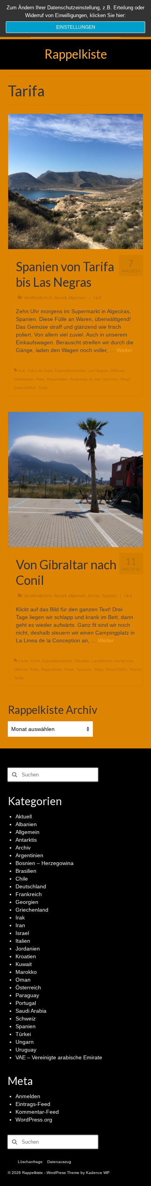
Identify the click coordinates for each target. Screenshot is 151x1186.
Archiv (94, 595)
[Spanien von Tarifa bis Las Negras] (75, 181)
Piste (40, 379)
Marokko (26, 972)
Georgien (26, 902)
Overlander (23, 379)
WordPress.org (33, 1119)
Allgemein (77, 297)
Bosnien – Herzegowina (44, 863)
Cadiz (23, 661)
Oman (23, 980)
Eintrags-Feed (32, 1104)
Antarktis (26, 840)
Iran (20, 925)
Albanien (26, 824)
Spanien (110, 379)
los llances (124, 661)
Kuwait (23, 964)
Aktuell (60, 297)
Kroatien (25, 956)
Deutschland (30, 886)
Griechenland (31, 910)
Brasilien (25, 871)
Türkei (23, 1034)
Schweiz (25, 1018)
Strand (135, 669)
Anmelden (27, 1096)
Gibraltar (81, 661)
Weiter (124, 350)
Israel (22, 933)
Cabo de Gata (40, 370)
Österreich (28, 987)
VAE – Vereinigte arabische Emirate (58, 1057)
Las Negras (98, 370)
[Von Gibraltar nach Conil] (75, 479)
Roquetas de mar (85, 379)
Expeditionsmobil (70, 370)
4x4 (21, 370)
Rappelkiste (76, 53)
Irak (20, 917)
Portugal (25, 1003)
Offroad (117, 370)
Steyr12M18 (25, 387)
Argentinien (29, 855)
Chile (21, 879)
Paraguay (27, 995)
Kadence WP (98, 1172)
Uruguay (25, 1049)
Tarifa (43, 387)
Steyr (124, 379)
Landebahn (101, 661)
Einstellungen (75, 27)
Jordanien (27, 948)
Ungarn (24, 1042)
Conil (35, 661)
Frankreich (28, 894)
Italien (22, 941)
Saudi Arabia (30, 1011)
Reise (69, 669)
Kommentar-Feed (37, 1112)
